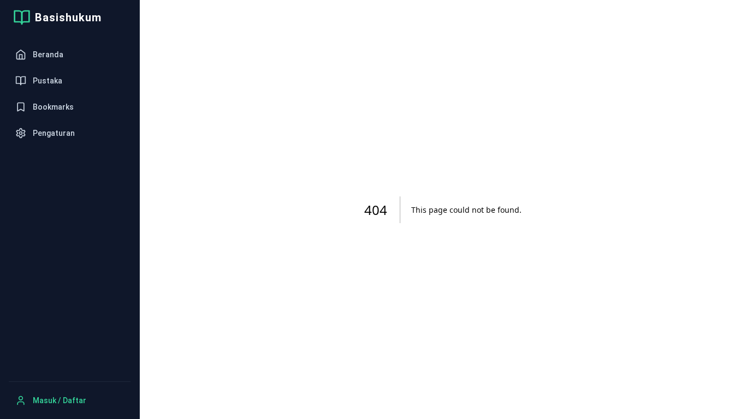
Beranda (48, 54)
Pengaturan (54, 133)
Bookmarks (53, 107)
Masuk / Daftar (59, 400)
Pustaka (47, 80)
